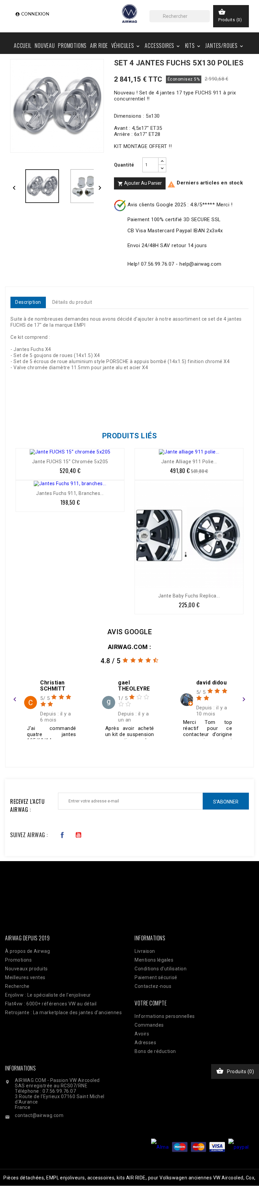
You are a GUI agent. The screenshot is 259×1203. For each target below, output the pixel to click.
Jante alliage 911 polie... (189, 461)
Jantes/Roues (224, 45)
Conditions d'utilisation (160, 968)
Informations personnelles (165, 1016)
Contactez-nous (153, 986)
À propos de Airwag (27, 951)
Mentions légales (154, 960)
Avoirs (142, 1033)
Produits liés (129, 436)
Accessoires (163, 45)
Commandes (149, 1025)
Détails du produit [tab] (72, 302)
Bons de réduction (155, 1051)
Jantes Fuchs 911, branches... (70, 493)
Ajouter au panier (140, 183)
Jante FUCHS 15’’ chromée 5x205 (70, 461)
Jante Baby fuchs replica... (189, 595)
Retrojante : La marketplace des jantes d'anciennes (63, 1012)
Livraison (145, 951)
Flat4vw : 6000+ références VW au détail (51, 1003)
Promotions (72, 45)
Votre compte (151, 1003)
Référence (24, 401)
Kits (193, 45)
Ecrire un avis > (34, 748)
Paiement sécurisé (156, 977)
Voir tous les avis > (219, 748)
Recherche (17, 986)
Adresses (145, 1042)
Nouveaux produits (26, 968)
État (15, 429)
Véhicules (126, 45)
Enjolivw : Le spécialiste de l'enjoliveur (48, 995)
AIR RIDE (99, 45)
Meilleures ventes (25, 977)
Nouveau (45, 45)
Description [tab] (28, 302)
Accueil (23, 45)
